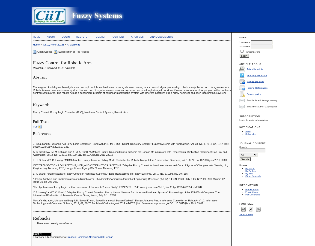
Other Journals (253, 176)
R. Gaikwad (73, 44)
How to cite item (255, 81)
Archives (137, 37)
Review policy (254, 94)
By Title (249, 173)
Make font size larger (258, 209)
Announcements (161, 37)
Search (101, 37)
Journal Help (246, 214)
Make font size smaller (243, 209)
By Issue (250, 168)
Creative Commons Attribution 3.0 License (89, 237)
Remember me (252, 52)
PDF (35, 126)
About (51, 37)
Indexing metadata (257, 75)
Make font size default (251, 209)
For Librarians (252, 194)
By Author (250, 171)
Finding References (257, 87)
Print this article (255, 69)
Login (66, 37)
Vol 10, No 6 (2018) (53, 44)
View (247, 131)
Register (82, 37)
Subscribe (250, 134)
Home (36, 37)
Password (245, 46)
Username (245, 42)
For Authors (251, 192)
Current (119, 37)
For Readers (252, 189)
